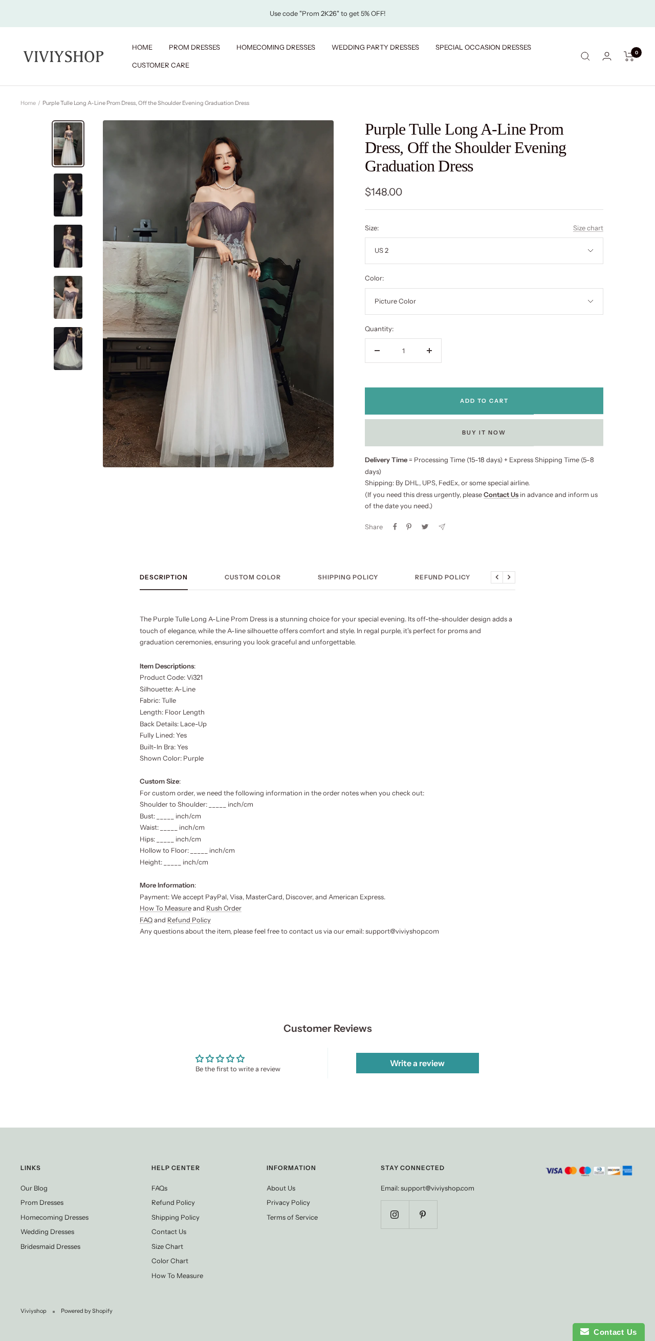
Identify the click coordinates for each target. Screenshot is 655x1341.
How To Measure (165, 908)
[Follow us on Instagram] (395, 1214)
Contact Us (168, 1231)
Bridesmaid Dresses (50, 1246)
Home (28, 102)
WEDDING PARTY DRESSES (375, 47)
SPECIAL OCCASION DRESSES (483, 47)
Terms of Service (292, 1217)
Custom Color (253, 577)
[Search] (585, 56)
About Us (281, 1188)
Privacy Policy (288, 1202)
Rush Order (224, 908)
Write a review (417, 1063)
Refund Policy (442, 577)
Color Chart (169, 1261)
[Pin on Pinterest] (408, 526)
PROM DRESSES (194, 47)
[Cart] (629, 56)
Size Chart (167, 1246)
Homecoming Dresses (54, 1217)
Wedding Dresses (47, 1231)
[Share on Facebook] (395, 526)
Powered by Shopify (87, 1310)
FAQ (146, 920)
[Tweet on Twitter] (425, 526)
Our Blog (34, 1188)
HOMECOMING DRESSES (275, 47)
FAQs (159, 1188)
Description (164, 577)
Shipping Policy (348, 577)
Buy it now (484, 432)
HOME (142, 47)
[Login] (607, 56)
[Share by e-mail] (442, 527)
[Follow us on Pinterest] (423, 1214)
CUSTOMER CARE (160, 65)
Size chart (588, 228)
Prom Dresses (41, 1202)
